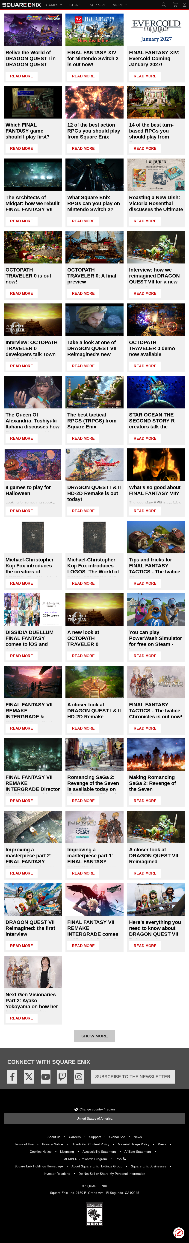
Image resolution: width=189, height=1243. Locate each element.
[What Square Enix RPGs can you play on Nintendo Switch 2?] (94, 175)
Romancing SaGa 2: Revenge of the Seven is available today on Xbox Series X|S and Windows (93, 789)
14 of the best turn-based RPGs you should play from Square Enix (151, 134)
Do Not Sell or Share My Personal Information (112, 1173)
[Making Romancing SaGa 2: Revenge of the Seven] (156, 754)
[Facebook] (12, 1077)
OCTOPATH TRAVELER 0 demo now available (152, 348)
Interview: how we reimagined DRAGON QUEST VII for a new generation (154, 279)
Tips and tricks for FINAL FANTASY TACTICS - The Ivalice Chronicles (154, 568)
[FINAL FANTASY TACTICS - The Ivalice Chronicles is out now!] (156, 682)
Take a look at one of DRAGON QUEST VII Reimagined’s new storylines (91, 351)
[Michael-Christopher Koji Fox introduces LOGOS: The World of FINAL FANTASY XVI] (94, 537)
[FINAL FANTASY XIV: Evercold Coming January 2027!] (156, 30)
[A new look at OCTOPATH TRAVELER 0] (94, 609)
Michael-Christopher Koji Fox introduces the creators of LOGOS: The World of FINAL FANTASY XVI (31, 571)
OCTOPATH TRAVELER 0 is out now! (28, 276)
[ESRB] (94, 1225)
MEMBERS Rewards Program (85, 1159)
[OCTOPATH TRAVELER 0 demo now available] (156, 319)
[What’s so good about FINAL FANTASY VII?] (156, 464)
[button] (178, 1232)
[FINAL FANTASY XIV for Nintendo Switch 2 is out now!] (94, 30)
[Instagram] (79, 1077)
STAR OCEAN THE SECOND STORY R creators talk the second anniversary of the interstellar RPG (155, 427)
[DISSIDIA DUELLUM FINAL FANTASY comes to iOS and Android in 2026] (33, 609)
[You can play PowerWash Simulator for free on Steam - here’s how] (156, 609)
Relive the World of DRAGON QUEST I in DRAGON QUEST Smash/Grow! (31, 61)
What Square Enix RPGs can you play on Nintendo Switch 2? (93, 203)
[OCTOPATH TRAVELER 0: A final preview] (94, 247)
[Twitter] (29, 1077)
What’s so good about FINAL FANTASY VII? (154, 490)
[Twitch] (62, 1077)
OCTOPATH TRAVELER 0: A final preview (91, 276)
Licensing (67, 1151)
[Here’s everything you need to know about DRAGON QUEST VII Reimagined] (156, 899)
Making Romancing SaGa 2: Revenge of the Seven (152, 783)
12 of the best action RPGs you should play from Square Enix (93, 131)
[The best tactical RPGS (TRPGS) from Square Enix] (94, 392)
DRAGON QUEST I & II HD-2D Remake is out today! (94, 493)
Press (162, 1144)
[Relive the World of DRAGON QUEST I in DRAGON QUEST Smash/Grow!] (33, 30)
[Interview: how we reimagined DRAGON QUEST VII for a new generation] (156, 247)
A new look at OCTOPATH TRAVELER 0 (83, 638)
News (138, 1137)
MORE (118, 4)
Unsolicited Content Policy (90, 1144)
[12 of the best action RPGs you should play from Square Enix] (94, 102)
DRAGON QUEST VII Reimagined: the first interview (30, 928)
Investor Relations (57, 1173)
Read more (21, 76)
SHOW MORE (94, 1036)
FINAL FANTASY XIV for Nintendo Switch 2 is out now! (92, 58)
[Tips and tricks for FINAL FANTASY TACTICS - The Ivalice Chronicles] (156, 537)
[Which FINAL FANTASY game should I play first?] (33, 102)
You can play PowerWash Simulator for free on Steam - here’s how (155, 641)
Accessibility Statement (99, 1151)
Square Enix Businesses (148, 1166)
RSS (119, 1159)
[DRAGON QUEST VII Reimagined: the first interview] (33, 899)
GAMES (52, 4)
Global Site (117, 1137)
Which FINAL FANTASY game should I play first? (28, 131)
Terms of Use (24, 1144)
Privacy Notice (52, 1144)
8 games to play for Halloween (28, 490)
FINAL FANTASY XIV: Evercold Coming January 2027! (154, 58)
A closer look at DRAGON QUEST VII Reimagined (153, 855)
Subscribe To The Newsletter (132, 1076)
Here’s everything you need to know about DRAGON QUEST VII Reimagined (155, 931)
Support (95, 1137)
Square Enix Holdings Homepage (39, 1166)
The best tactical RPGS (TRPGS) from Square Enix (92, 421)
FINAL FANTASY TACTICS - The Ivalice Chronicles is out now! (155, 710)
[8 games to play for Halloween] (33, 464)
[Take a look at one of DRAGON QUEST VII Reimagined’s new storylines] (94, 319)
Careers (75, 1137)
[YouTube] (45, 1077)
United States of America (94, 1118)
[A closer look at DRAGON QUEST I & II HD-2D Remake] (94, 682)
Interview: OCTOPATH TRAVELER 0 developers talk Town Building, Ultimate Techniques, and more (32, 354)
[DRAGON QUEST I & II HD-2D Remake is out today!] (94, 464)
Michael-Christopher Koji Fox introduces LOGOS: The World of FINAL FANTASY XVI (93, 568)
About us (53, 1137)
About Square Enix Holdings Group (96, 1166)
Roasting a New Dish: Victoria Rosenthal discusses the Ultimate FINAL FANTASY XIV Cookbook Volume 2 (156, 209)
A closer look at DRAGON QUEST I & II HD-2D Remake (94, 710)
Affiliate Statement (137, 1151)
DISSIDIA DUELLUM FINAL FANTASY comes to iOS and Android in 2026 (29, 641)
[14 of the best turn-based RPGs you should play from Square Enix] (156, 102)
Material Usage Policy (133, 1144)
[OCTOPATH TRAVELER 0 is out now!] (33, 247)
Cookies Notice (41, 1151)
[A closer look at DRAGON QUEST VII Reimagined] (156, 827)
